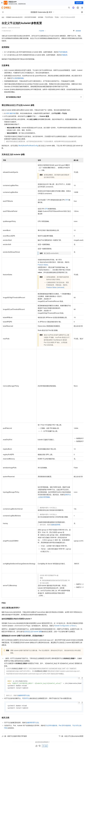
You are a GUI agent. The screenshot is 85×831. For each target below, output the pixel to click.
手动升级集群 (62, 52)
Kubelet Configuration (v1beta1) (65, 626)
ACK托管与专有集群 (30, 17)
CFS (66, 200)
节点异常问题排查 (51, 725)
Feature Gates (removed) (55, 287)
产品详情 (41, 31)
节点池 (56, 17)
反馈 (46, 746)
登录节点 (27, 698)
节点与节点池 (49, 17)
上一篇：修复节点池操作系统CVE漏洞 (14, 736)
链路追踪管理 (55, 525)
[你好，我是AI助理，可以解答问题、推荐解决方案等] (73, 7)
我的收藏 (78, 31)
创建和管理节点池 (23, 695)
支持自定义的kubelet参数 (33, 631)
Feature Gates (43, 265)
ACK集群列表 (11, 113)
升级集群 (64, 55)
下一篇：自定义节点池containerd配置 (71, 736)
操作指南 (40, 17)
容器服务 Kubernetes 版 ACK (14, 17)
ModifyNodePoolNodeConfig (28, 145)
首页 (3, 17)
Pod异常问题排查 (65, 725)
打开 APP (79, 3)
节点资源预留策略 (18, 78)
